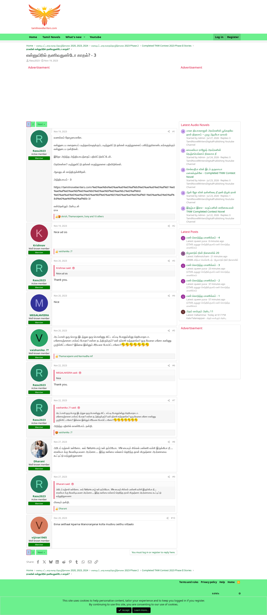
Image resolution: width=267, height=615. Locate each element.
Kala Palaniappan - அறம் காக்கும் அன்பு (206, 318)
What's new (74, 37)
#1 (173, 131)
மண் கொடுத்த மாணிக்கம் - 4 (203, 237)
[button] (84, 37)
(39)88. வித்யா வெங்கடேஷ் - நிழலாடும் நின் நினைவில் (212, 259)
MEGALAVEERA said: (67, 372)
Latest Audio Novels (195, 125)
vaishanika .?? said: (66, 407)
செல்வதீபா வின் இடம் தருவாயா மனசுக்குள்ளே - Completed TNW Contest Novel (210, 173)
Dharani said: (63, 484)
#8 (173, 441)
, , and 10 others (82, 216)
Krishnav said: (63, 268)
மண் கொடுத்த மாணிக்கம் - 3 (203, 265)
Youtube (95, 37)
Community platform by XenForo (133, 589)
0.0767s (215, 593)
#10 (173, 518)
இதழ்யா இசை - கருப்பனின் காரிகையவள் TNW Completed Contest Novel (210, 209)
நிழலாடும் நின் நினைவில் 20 (202, 253)
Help (222, 582)
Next (40, 124)
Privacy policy (209, 582)
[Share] (168, 132)
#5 (173, 330)
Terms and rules (188, 582)
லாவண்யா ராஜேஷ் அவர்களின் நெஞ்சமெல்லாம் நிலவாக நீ (203, 151)
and (76, 356)
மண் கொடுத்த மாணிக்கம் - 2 (203, 280)
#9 (173, 476)
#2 (173, 225)
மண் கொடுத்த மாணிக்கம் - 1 (203, 296)
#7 (173, 400)
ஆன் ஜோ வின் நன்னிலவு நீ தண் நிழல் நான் (211, 192)
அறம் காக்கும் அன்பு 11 (199, 311)
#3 (173, 260)
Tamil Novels (51, 37)
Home (33, 37)
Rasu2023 (34, 60)
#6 (173, 365)
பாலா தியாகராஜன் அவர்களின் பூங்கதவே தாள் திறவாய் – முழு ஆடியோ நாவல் (209, 132)
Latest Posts (189, 232)
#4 (173, 295)
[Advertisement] (101, 96)
